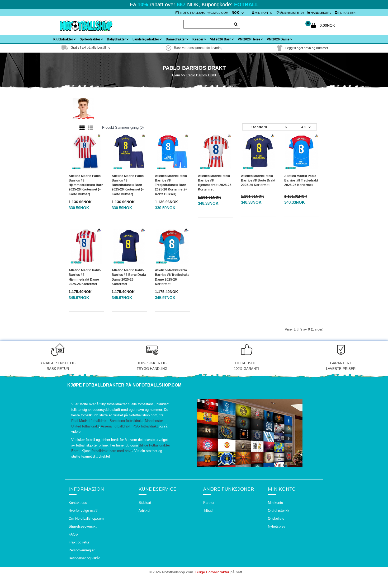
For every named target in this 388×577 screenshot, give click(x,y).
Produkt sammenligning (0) (123, 127)
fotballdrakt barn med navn (112, 451)
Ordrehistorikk (278, 511)
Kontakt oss (78, 503)
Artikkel (144, 511)
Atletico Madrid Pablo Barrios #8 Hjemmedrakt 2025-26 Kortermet (214, 182)
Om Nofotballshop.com (86, 518)
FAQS (73, 534)
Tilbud (207, 511)
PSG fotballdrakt (145, 426)
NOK (235, 13)
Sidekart (145, 503)
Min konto (264, 12)
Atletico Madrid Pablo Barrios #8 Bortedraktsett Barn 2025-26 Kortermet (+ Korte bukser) (128, 185)
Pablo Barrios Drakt (201, 75)
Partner (208, 503)
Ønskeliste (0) (292, 12)
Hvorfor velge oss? (83, 511)
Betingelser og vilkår (84, 558)
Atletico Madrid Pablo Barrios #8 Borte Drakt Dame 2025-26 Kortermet (129, 277)
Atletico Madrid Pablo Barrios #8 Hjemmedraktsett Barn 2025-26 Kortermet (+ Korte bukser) (86, 185)
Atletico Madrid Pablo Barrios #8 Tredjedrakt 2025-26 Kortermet (301, 180)
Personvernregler (81, 550)
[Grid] (82, 128)
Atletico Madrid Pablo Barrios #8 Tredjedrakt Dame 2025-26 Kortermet (172, 277)
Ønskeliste (276, 518)
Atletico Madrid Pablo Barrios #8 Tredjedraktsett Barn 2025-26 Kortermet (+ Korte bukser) (171, 185)
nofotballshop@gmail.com (204, 12)
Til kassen (347, 12)
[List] (90, 128)
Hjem (176, 75)
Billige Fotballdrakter (212, 572)
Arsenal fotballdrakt (115, 426)
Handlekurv (321, 12)
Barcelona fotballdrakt (126, 421)
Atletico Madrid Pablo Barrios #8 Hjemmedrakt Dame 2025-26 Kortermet (85, 277)
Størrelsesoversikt (83, 526)
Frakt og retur (79, 542)
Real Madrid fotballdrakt (89, 421)
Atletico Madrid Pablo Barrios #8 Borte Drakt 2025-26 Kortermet (258, 180)
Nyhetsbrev (276, 526)
